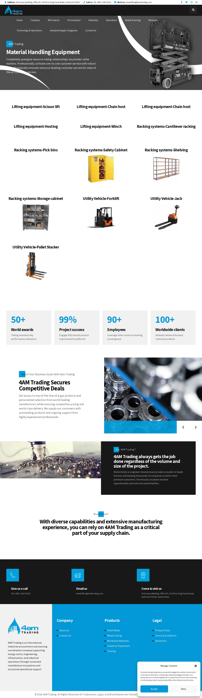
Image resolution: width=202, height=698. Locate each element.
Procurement (73, 20)
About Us (64, 630)
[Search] (193, 10)
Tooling (111, 651)
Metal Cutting (114, 635)
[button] (195, 665)
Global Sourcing (132, 20)
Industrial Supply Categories (63, 30)
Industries (93, 20)
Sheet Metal (113, 630)
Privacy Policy (162, 630)
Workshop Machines (118, 640)
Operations (111, 20)
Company (35, 20)
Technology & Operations (29, 30)
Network (152, 20)
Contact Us (90, 30)
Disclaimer (161, 640)
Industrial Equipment (118, 646)
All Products (53, 20)
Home (20, 20)
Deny (183, 688)
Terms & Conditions (165, 635)
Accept (154, 688)
